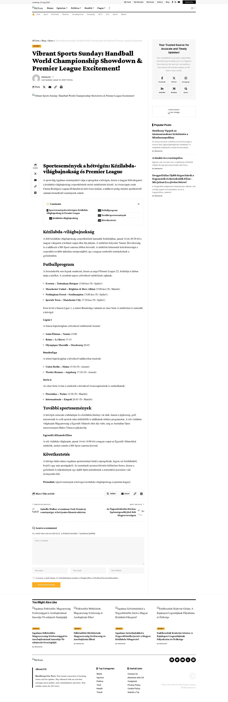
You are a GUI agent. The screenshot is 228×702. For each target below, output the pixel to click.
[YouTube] (179, 2)
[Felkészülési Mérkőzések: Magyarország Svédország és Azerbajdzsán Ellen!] (93, 618)
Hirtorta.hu (46, 77)
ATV (107, 14)
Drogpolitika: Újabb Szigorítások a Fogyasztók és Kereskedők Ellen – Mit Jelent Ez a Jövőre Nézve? (173, 179)
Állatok (123, 14)
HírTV (100, 14)
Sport (46, 14)
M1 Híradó (55, 14)
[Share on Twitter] (44, 87)
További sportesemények (114, 215)
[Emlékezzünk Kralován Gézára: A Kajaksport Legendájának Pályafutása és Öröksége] (176, 618)
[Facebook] (172, 2)
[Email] (50, 87)
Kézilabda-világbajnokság (65, 218)
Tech (38, 14)
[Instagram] (186, 79)
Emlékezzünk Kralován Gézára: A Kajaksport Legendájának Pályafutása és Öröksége (175, 636)
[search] (187, 8)
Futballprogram (110, 210)
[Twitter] (175, 2)
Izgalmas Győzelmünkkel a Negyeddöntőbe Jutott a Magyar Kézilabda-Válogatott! (133, 636)
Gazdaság (91, 14)
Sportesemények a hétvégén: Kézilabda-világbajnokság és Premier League (67, 211)
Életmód (65, 14)
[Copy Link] (55, 87)
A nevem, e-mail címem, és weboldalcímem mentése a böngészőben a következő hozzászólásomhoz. (77, 578)
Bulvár (115, 14)
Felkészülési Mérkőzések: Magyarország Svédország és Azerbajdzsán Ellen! (90, 636)
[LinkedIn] (162, 90)
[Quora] (186, 90)
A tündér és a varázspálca (167, 157)
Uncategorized (78, 14)
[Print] (61, 87)
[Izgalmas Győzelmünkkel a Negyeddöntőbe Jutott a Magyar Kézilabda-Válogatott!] (134, 618)
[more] (109, 8)
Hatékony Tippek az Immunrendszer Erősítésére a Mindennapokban (170, 134)
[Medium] (174, 90)
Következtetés (109, 220)
